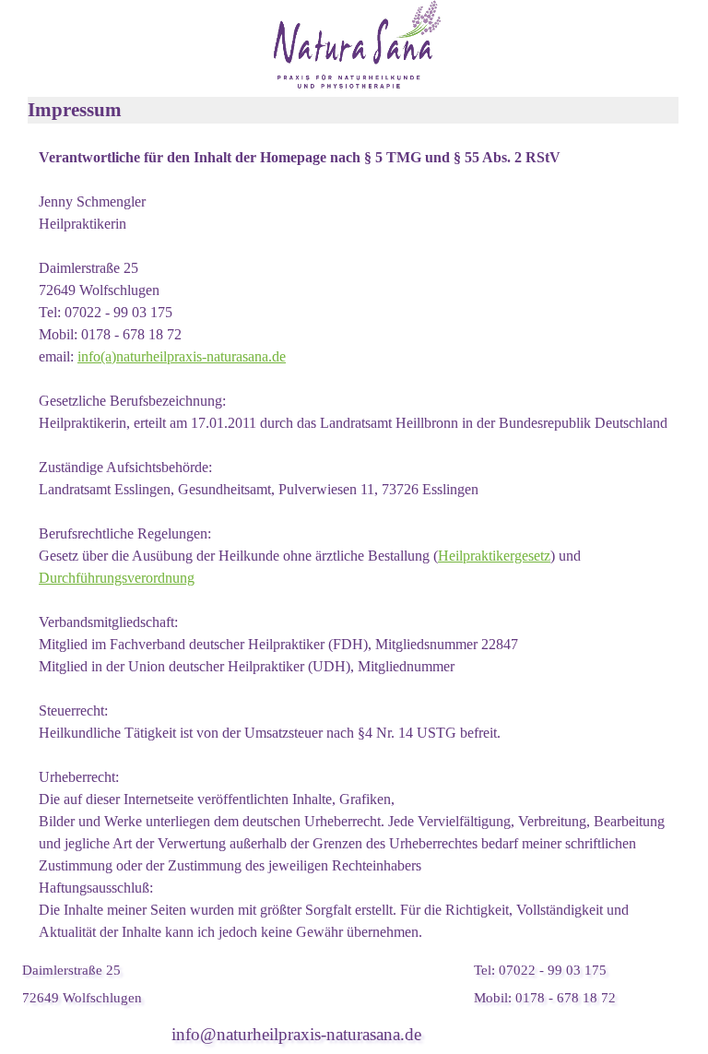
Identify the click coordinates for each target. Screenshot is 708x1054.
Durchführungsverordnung (117, 578)
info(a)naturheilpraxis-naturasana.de (181, 356)
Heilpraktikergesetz (494, 555)
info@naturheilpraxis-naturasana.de (296, 1034)
